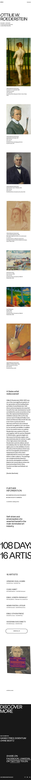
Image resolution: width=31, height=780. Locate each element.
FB (27, 777)
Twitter (15, 762)
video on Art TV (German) (15, 497)
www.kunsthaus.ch (7, 777)
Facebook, (12, 759)
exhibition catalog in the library (17, 495)
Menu (1, 2)
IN (29, 777)
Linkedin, (25, 759)
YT (25, 777)
